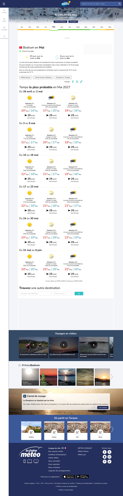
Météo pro (82, 454)
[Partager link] (81, 81)
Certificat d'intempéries (57, 454)
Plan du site (48, 483)
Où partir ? (73, 22)
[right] (111, 345)
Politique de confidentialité (84, 483)
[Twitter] (109, 452)
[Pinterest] (105, 461)
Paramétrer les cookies (100, 483)
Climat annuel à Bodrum (43, 77)
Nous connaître (54, 461)
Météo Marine (83, 451)
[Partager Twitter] (77, 81)
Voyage (20, 8)
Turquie (24, 8)
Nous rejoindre (54, 464)
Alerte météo (53, 458)
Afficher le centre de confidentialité (66, 486)
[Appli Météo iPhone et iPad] (69, 477)
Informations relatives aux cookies (64, 483)
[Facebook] (105, 452)
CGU (37, 483)
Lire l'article (103, 407)
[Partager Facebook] (73, 81)
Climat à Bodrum (60, 22)
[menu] (4, 3)
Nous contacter (54, 467)
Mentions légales (29, 483)
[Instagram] (109, 457)
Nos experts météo (55, 451)
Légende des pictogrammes (59, 471)
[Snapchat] (105, 457)
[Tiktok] (109, 461)
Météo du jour (25, 77)
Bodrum (29, 8)
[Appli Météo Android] (82, 477)
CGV (42, 483)
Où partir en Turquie (63, 77)
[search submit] (120, 4)
